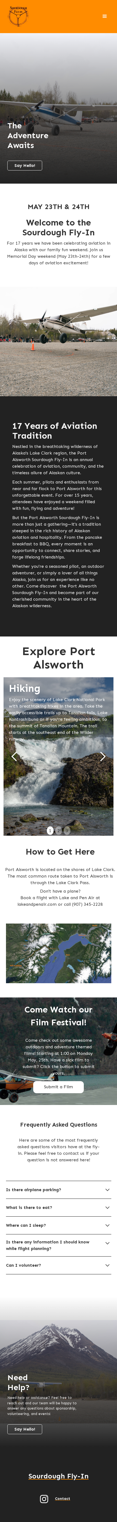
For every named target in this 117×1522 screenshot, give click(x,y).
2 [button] (58, 830)
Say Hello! (24, 165)
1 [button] (50, 830)
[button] (105, 16)
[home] (17, 16)
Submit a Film (58, 1086)
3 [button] (67, 830)
